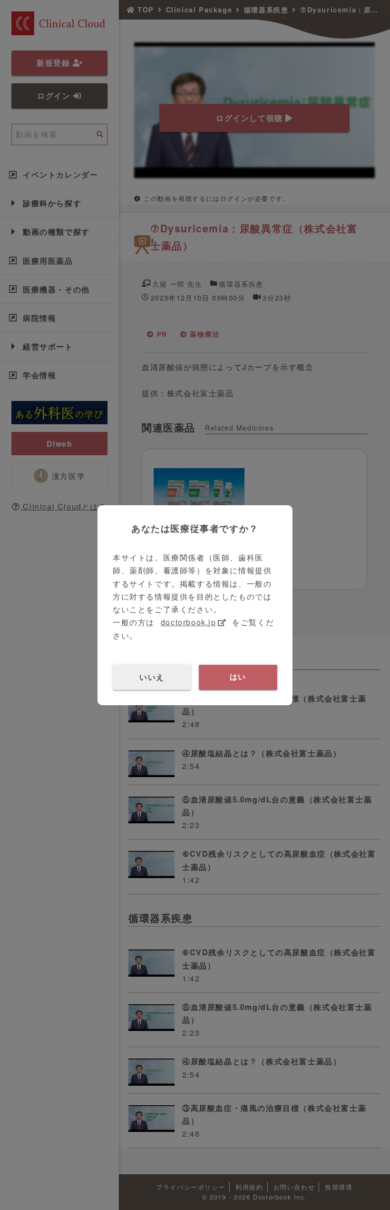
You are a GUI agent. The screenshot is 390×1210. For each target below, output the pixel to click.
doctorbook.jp (188, 622)
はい (238, 677)
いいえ (152, 676)
